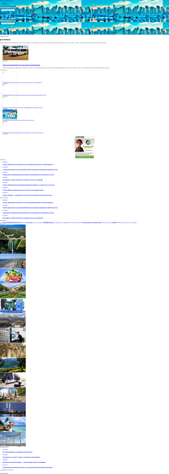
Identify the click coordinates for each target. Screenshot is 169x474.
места (51, 222)
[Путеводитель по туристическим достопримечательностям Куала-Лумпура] (13, 416)
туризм (113, 222)
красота (37, 222)
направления (58, 222)
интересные (24, 222)
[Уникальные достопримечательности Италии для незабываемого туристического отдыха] (10, 106)
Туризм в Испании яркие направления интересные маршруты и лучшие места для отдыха (23, 132)
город (1, 222)
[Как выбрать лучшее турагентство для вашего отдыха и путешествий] (10, 119)
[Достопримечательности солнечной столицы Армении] (13, 297)
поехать (75, 222)
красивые (33, 222)
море (54, 222)
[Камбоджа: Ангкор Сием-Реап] (13, 357)
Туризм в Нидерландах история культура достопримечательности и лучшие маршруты (22, 82)
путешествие (96, 222)
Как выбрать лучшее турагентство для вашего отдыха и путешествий (18, 120)
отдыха (69, 222)
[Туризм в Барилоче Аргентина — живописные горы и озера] (13, 372)
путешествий (103, 222)
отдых (65, 222)
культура (40, 222)
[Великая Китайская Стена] (13, 238)
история (29, 222)
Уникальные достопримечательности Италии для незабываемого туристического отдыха (23, 107)
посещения (80, 222)
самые (110, 222)
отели (72, 222)
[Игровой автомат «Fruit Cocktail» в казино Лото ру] (13, 283)
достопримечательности (11, 222)
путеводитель (87, 222)
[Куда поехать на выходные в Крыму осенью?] (13, 446)
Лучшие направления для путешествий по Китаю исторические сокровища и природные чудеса (24, 95)
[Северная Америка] (13, 327)
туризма (118, 222)
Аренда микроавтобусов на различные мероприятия (21, 65)
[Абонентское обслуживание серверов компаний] (13, 342)
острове (62, 222)
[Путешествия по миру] (8, 18)
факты (135, 222)
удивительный (126, 222)
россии (107, 222)
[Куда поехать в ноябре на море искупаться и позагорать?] (13, 431)
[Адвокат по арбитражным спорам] (13, 386)
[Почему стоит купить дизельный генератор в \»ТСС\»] (13, 312)
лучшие (46, 222)
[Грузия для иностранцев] (13, 401)
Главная (2, 36)
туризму (122, 222)
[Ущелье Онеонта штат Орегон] (13, 253)
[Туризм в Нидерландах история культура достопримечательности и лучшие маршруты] (10, 81)
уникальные (131, 222)
